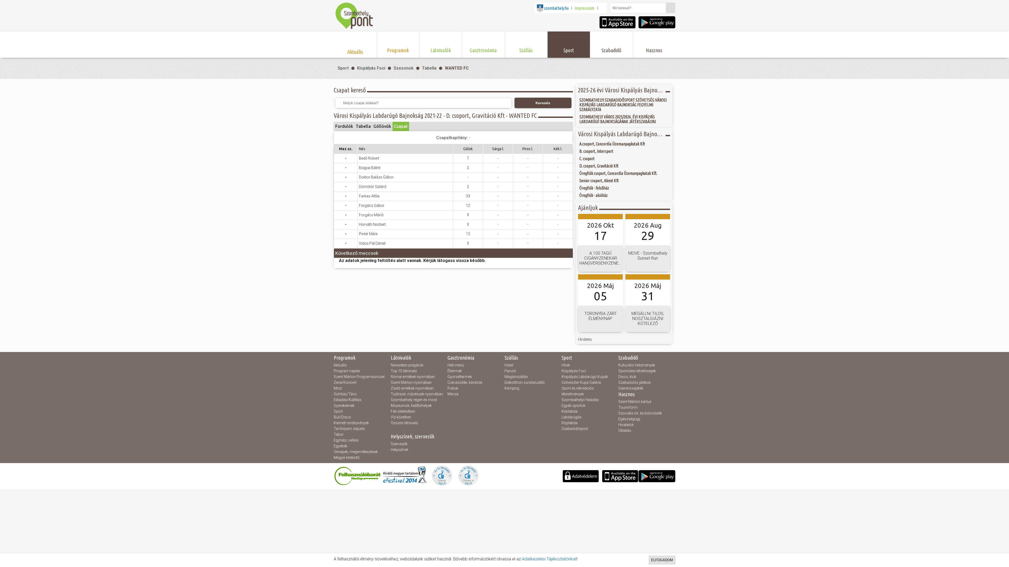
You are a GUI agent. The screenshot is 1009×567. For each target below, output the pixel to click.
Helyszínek (399, 450)
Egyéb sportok (573, 405)
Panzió (510, 371)
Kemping (511, 388)
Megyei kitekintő (346, 457)
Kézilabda (570, 411)
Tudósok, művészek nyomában (417, 394)
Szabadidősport (575, 429)
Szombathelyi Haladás (580, 400)
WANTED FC (457, 68)
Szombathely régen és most (414, 400)
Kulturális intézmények (636, 365)
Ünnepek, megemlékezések (356, 452)
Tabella (429, 68)
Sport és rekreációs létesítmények (578, 391)
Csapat (401, 126)
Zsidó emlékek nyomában (412, 388)
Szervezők (399, 444)
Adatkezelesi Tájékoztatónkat (549, 558)
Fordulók (344, 126)
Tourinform (627, 407)
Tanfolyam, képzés (349, 429)
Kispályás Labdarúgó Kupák (585, 377)
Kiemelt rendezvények (351, 423)
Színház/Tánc (345, 394)
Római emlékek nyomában (413, 377)
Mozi (338, 388)
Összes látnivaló (404, 423)
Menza (453, 394)
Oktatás (624, 430)
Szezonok (404, 68)
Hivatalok (626, 425)
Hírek (566, 365)
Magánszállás (516, 377)
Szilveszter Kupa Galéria (581, 382)
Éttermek (454, 371)
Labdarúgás (571, 417)
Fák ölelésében (403, 411)
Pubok (452, 388)
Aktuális (340, 365)
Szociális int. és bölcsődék (640, 413)
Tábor (339, 434)
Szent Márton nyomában (411, 382)
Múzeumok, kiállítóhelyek (411, 405)
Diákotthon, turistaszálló (524, 382)
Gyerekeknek (344, 405)
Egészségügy (629, 419)
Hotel (508, 365)
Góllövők (382, 126)
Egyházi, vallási (346, 440)
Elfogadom (662, 560)
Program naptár (347, 371)
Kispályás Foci (371, 68)
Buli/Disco (342, 417)
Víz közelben (401, 417)
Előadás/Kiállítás (348, 400)
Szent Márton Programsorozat (359, 377)
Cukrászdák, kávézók (464, 382)
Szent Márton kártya (634, 402)
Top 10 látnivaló (404, 371)
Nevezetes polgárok (407, 365)
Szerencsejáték (630, 388)
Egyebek (340, 446)
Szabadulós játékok (634, 382)
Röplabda (570, 423)
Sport (343, 68)
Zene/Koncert (345, 382)
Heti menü (455, 365)
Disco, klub (627, 377)
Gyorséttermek (459, 377)
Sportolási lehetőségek (637, 371)
